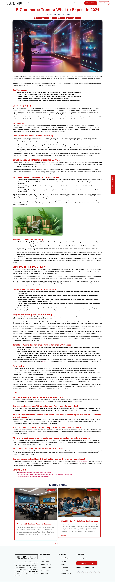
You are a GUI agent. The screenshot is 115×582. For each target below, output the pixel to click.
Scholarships (45, 570)
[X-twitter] (82, 571)
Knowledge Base (83, 558)
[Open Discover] (34, 3)
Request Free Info (113, 184)
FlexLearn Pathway (46, 564)
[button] (38, 18)
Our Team (63, 561)
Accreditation (45, 561)
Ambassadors (64, 570)
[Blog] (98, 571)
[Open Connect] (65, 3)
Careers (63, 564)
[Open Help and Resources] (82, 3)
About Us (43, 558)
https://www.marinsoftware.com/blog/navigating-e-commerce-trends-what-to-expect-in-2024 (45, 474)
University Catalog (66, 573)
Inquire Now (44, 573)
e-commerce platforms (81, 461)
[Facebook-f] (78, 571)
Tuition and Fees (46, 567)
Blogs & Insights (65, 558)
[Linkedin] (90, 571)
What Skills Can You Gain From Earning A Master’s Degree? (84, 521)
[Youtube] (94, 571)
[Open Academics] (45, 3)
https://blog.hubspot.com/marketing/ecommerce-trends (34, 472)
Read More (20, 538)
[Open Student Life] (56, 3)
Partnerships (64, 567)
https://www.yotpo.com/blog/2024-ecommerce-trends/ (33, 476)
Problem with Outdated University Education (34, 524)
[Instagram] (86, 571)
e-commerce (45, 361)
